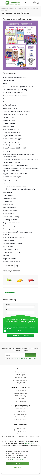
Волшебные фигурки (9, 207)
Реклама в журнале (20, 414)
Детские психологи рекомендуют (13, 102)
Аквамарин (6, 255)
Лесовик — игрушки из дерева (12, 139)
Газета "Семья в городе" (11, 249)
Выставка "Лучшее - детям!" (12, 262)
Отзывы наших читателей (11, 252)
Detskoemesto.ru (8, 80)
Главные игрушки (8, 117)
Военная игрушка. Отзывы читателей (15, 96)
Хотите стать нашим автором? (13, 93)
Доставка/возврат (20, 401)
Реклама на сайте (20, 417)
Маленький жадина (9, 120)
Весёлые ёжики (8, 204)
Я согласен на (21, 358)
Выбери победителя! (9, 105)
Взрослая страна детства (11, 129)
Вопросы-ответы (20, 390)
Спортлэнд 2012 (8, 201)
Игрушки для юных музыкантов (13, 180)
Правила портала (20, 375)
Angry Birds (6, 151)
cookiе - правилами (17, 459)
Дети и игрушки (8, 195)
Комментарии (10, 292)
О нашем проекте (20, 372)
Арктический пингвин (10, 210)
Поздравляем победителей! (12, 136)
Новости (5, 83)
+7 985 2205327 (22, 429)
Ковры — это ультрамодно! (12, 223)
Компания (20, 369)
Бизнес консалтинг (20, 419)
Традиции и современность (12, 133)
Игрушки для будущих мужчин (12, 142)
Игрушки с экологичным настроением (15, 174)
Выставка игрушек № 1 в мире (12, 243)
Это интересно (8, 246)
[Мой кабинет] (30, 3)
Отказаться (17, 467)
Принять (17, 463)
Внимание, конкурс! (9, 229)
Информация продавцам (20, 406)
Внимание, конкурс (9, 240)
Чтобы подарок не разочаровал (13, 237)
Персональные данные (20, 377)
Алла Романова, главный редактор (14, 77)
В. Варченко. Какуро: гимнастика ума (15, 226)
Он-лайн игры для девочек (11, 162)
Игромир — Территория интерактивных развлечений (20, 159)
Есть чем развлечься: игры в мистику (15, 90)
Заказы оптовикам (20, 393)
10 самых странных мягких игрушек (14, 186)
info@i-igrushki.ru (22, 431)
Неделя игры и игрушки (10, 220)
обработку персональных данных (25, 358)
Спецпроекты (20, 411)
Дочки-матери (7, 192)
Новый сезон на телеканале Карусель (15, 114)
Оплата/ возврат (20, 398)
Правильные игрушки (9, 99)
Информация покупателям (20, 387)
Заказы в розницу (20, 396)
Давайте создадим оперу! (11, 217)
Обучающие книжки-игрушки (12, 177)
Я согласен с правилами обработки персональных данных (19, 330)
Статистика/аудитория (20, 380)
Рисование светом (9, 213)
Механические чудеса (10, 108)
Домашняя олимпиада (10, 198)
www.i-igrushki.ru (30, 443)
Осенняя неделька (9, 123)
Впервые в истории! (9, 259)
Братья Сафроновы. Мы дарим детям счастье (18, 86)
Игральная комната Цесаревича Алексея (16, 111)
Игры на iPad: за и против (11, 183)
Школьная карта (8, 126)
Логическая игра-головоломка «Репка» (15, 165)
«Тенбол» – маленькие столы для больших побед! (19, 189)
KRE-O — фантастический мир (13, 145)
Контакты (20, 434)
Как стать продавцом (21, 409)
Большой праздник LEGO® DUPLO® (14, 148)
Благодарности (20, 383)
